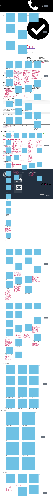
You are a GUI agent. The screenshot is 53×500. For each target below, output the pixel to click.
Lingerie (4, 131)
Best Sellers (5, 472)
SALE (3, 11)
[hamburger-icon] (52, 11)
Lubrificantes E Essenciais (8, 247)
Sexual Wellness (6, 363)
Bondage (4, 301)
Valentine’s (5, 410)
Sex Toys (4, 59)
